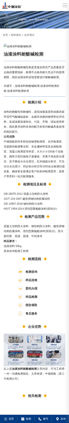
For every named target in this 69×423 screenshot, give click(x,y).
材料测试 (16, 34)
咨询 (63, 418)
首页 (5, 34)
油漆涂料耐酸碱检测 (27, 85)
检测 (28, 418)
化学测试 (29, 34)
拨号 (45, 418)
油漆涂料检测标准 (18, 90)
